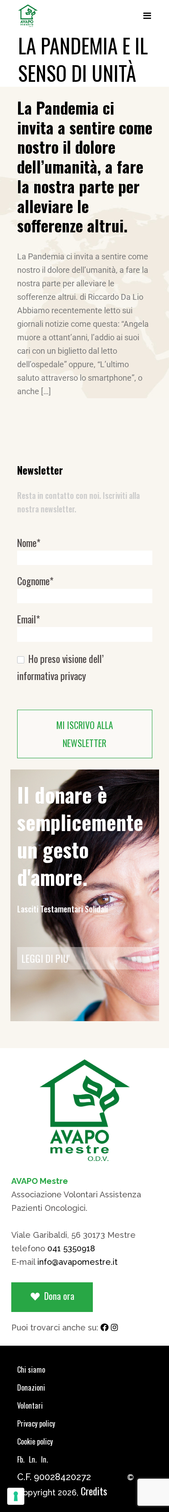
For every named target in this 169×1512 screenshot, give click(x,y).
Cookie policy (35, 1441)
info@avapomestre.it (77, 1262)
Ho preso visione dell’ (60, 667)
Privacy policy (36, 1423)
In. (44, 1459)
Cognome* (35, 581)
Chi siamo (31, 1369)
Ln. (33, 1459)
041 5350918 (71, 1248)
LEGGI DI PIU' (46, 958)
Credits (94, 1491)
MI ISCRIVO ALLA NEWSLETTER (84, 734)
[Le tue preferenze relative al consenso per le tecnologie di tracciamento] (15, 1496)
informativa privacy (51, 675)
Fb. (20, 1459)
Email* (28, 619)
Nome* (29, 543)
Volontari (30, 1405)
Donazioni (31, 1387)
